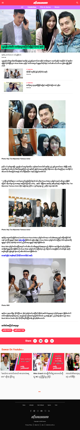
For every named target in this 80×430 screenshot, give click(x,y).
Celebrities (32, 7)
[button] (7, 330)
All (22, 7)
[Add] (35, 341)
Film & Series (45, 7)
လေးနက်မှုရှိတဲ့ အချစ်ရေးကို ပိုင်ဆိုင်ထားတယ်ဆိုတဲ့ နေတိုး (17, 255)
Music (57, 7)
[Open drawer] (2, 2)
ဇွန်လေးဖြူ (22, 240)
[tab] (22, 7)
